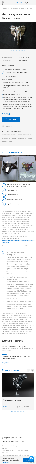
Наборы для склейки (24, 135)
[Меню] (32, 2)
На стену (29, 8)
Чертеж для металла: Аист (13, 400)
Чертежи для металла (17, 8)
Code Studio (20, 441)
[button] (13, 50)
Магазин (19, 3)
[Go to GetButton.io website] (31, 462)
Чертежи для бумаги (8, 135)
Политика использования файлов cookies (15, 455)
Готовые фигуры (7, 142)
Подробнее (5, 363)
